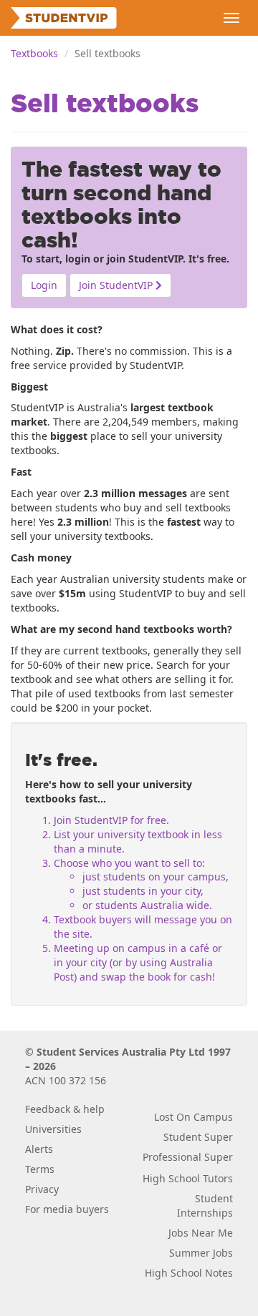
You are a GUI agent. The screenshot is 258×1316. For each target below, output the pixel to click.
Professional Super (188, 1157)
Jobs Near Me (200, 1232)
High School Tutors (188, 1178)
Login (44, 285)
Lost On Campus (193, 1117)
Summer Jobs (201, 1252)
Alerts (39, 1149)
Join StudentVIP (117, 285)
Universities (53, 1129)
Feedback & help (65, 1109)
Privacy (42, 1189)
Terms (39, 1169)
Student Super (198, 1137)
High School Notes (189, 1273)
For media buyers (67, 1209)
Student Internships (205, 1205)
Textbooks (34, 53)
